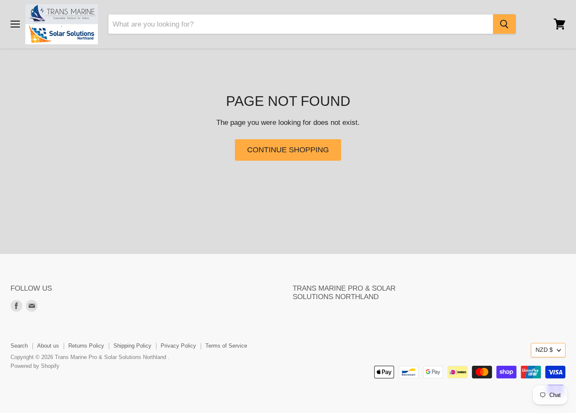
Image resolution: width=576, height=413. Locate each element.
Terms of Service (226, 346)
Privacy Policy (178, 346)
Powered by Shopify (35, 366)
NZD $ (544, 349)
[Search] (504, 24)
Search (19, 346)
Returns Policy (86, 346)
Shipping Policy (132, 346)
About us (48, 346)
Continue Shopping (288, 150)
